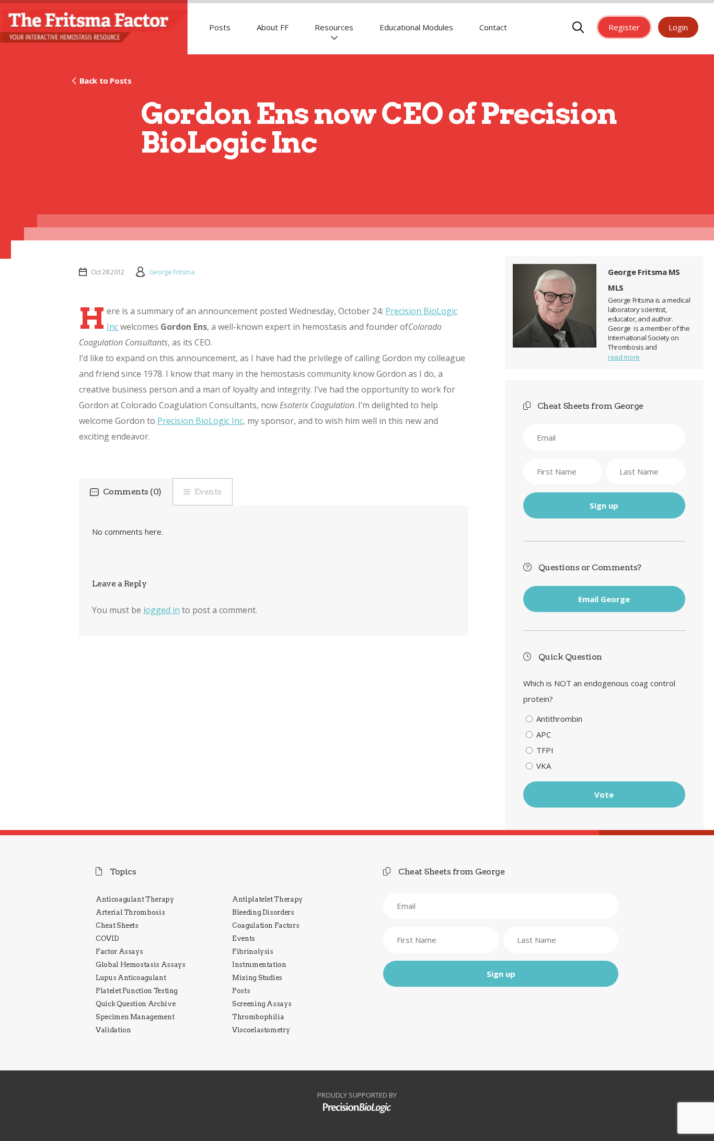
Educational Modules (416, 27)
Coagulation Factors (265, 925)
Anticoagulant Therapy (135, 899)
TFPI (545, 750)
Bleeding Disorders (263, 912)
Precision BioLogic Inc (200, 421)
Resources (334, 27)
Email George (604, 599)
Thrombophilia (258, 1017)
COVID (107, 938)
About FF (273, 27)
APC (543, 734)
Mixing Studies (257, 978)
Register (624, 27)
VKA (543, 765)
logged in (161, 610)
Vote (604, 794)
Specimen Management (135, 1017)
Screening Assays (261, 1004)
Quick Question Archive (135, 1004)
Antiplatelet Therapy (267, 899)
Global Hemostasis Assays (141, 965)
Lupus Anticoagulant (131, 978)
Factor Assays (119, 951)
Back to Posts (105, 80)
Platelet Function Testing (137, 991)
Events (208, 492)
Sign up (604, 505)
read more (624, 357)
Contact (493, 27)
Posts (220, 27)
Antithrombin (559, 718)
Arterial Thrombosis (130, 912)
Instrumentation (259, 965)
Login (678, 27)
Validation (113, 1030)
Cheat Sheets (117, 925)
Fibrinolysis (252, 951)
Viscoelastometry (261, 1030)
